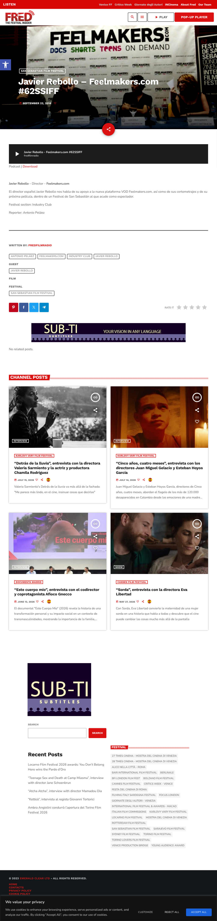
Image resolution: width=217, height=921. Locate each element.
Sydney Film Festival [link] (126, 834)
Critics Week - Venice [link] (158, 784)
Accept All (199, 912)
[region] (108, 908)
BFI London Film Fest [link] (126, 778)
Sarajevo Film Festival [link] (169, 829)
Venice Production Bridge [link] (130, 845)
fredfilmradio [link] (40, 245)
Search (33, 724)
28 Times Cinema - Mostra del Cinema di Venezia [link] (144, 761)
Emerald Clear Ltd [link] (35, 878)
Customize (145, 912)
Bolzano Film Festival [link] (158, 778)
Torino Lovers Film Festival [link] (131, 840)
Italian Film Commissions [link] (129, 812)
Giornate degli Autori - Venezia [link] (134, 801)
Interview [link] (20, 441)
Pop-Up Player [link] (194, 17)
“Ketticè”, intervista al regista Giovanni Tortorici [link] (61, 799)
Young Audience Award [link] (168, 845)
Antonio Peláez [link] (22, 256)
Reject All (172, 912)
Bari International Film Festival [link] (134, 772)
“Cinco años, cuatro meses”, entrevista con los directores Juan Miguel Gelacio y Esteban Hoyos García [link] (159, 468)
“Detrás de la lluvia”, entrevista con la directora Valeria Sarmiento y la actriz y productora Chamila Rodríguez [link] (57, 468)
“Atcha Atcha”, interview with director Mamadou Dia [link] (65, 791)
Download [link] (30, 167)
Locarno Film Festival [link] (127, 817)
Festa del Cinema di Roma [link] (129, 789)
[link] (5, 64)
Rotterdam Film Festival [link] (129, 823)
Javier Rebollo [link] (107, 256)
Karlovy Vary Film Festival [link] (34, 455)
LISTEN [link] (9, 4)
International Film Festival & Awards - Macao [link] (144, 806)
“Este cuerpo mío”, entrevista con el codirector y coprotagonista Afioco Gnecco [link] (56, 592)
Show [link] (119, 567)
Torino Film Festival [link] (157, 834)
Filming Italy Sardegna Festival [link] (134, 795)
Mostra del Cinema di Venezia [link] (166, 817)
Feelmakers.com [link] (51, 256)
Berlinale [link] (167, 772)
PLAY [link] (161, 17)
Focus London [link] (169, 795)
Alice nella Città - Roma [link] (128, 767)
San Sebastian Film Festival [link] (42, 71)
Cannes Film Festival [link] (131, 582)
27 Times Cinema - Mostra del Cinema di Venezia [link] (144, 756)
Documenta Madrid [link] (29, 582)
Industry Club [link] (79, 256)
